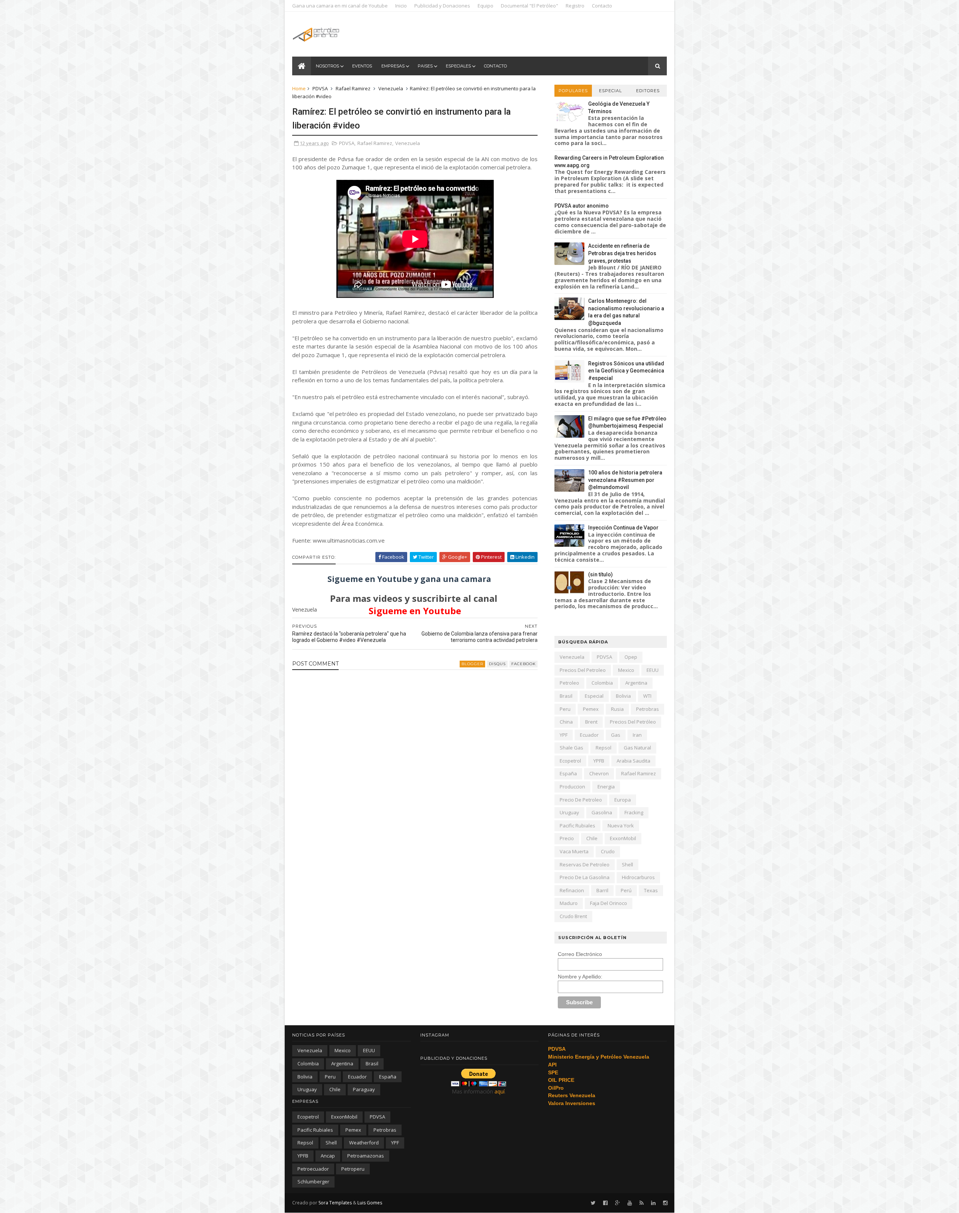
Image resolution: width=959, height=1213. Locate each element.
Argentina (636, 682)
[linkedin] (653, 1203)
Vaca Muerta (574, 851)
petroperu (352, 1168)
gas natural (637, 747)
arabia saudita (633, 760)
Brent (591, 721)
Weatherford (364, 1142)
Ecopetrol (570, 760)
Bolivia (623, 696)
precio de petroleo (581, 799)
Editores (648, 90)
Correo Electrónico (580, 954)
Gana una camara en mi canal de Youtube (340, 5)
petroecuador (313, 1168)
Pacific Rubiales (577, 825)
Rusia (617, 709)
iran (637, 734)
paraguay (364, 1089)
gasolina (602, 812)
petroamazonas (365, 1155)
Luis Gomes (369, 1203)
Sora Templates (335, 1203)
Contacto (602, 5)
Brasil (566, 696)
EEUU (653, 670)
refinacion (572, 890)
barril (602, 890)
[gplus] (617, 1203)
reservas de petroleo (584, 864)
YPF (564, 734)
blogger (472, 663)
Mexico (626, 670)
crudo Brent (573, 916)
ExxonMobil (623, 838)
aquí (499, 1091)
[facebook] (605, 1203)
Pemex (591, 709)
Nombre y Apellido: (580, 977)
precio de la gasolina (584, 877)
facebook (523, 663)
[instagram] (665, 1203)
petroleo (569, 682)
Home (299, 88)
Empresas (393, 66)
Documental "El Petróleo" (529, 5)
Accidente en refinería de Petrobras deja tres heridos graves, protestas (622, 253)
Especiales (458, 66)
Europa (622, 799)
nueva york (621, 825)
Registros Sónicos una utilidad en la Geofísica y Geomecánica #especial (626, 370)
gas (615, 734)
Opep (630, 657)
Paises (425, 66)
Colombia (602, 682)
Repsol (603, 747)
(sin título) (600, 574)
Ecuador (589, 734)
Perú (626, 890)
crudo (608, 851)
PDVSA (320, 88)
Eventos (362, 66)
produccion (572, 786)
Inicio (401, 5)
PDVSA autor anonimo (581, 206)
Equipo (485, 5)
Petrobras (647, 709)
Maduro (569, 903)
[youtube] (629, 1203)
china (566, 721)
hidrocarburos (638, 877)
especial (594, 696)
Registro (575, 5)
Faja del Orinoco (608, 903)
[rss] (641, 1203)
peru (565, 709)
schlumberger (313, 1181)
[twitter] (593, 1203)
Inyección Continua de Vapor (623, 528)
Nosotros (327, 66)
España (568, 773)
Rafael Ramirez (353, 88)
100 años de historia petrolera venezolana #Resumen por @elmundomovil (625, 480)
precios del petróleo (633, 721)
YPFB (598, 760)
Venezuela (390, 88)
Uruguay (569, 812)
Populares (573, 90)
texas (651, 890)
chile (592, 838)
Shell (627, 864)
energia (606, 786)
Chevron (599, 773)
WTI (647, 696)
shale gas (571, 747)
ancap (328, 1155)
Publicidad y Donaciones (442, 5)
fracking (633, 812)
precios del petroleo (583, 670)
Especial (610, 90)
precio (567, 838)
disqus (497, 663)
